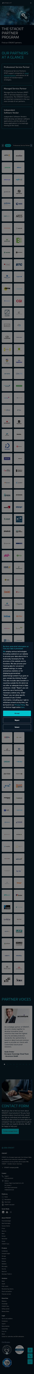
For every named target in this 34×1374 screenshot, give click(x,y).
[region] (17, 687)
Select (17, 727)
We (4, 651)
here (22, 707)
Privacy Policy (20, 705)
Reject (17, 720)
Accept (17, 713)
